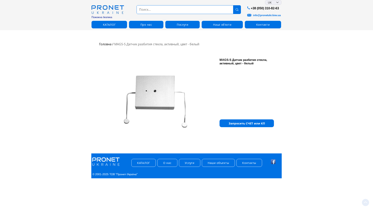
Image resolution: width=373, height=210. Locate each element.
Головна (105, 44)
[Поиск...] (237, 9)
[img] (105, 166)
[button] (247, 123)
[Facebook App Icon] (273, 161)
